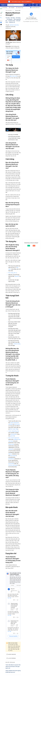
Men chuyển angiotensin (13, 437)
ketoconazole (13, 455)
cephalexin (10, 449)
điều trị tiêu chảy (13, 76)
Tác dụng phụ (9, 19)
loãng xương (11, 444)
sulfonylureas (14, 434)
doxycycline (11, 463)
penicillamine (11, 458)
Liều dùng (13, 17)
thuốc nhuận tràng (14, 429)
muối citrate (17, 424)
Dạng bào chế (12, 22)
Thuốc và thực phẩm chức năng (10, 10)
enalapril (15, 439)
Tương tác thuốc (11, 20)
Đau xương (10, 272)
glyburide (12, 435)
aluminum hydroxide (14, 24)
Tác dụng (8, 17)
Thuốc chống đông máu (13, 431)
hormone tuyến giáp (12, 465)
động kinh (17, 276)
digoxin (10, 453)
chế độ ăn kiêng (16, 343)
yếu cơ (15, 272)
